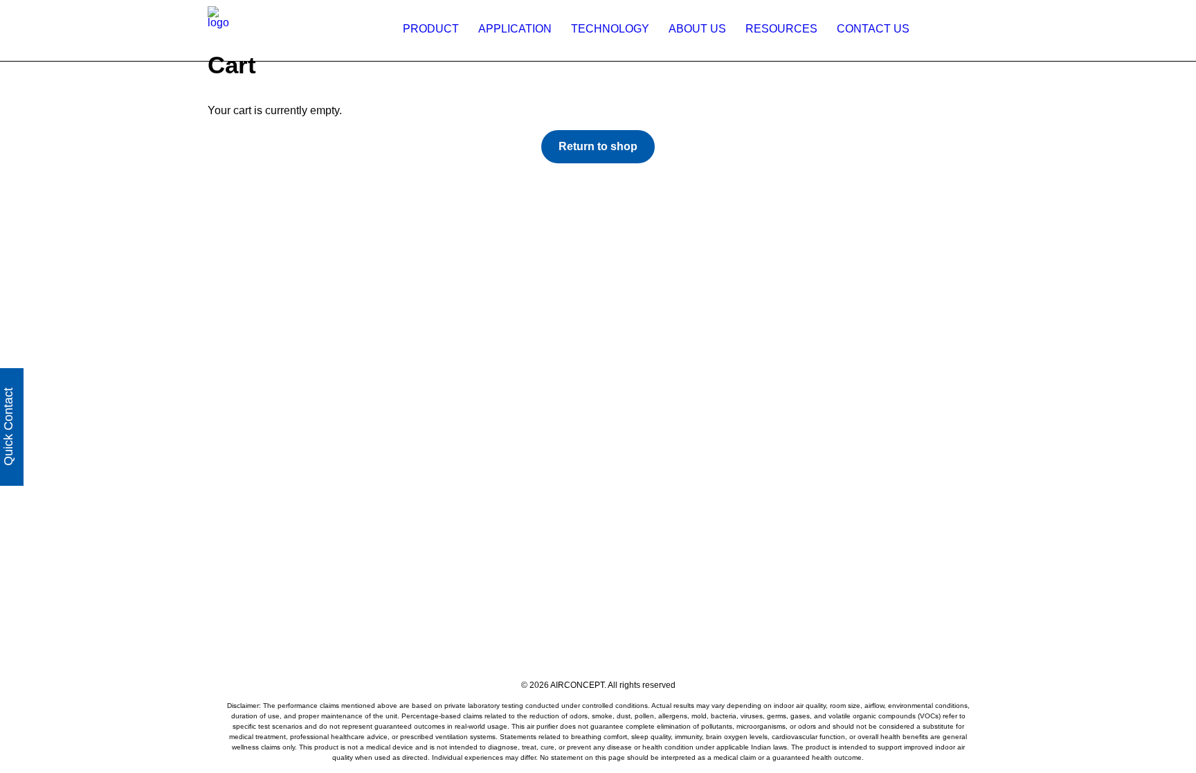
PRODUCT (431, 29)
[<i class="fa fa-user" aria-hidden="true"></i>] (934, 28)
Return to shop (598, 146)
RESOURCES (781, 29)
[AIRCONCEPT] (218, 28)
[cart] (981, 28)
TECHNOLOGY (610, 29)
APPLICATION (515, 29)
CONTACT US (873, 29)
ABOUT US (697, 29)
